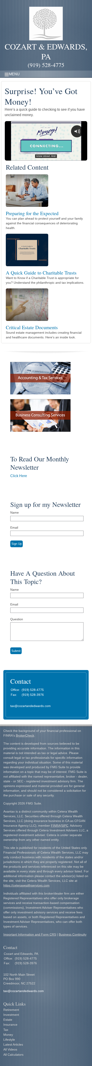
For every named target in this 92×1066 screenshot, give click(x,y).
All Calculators (13, 1054)
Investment (11, 1014)
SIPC (64, 825)
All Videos (10, 1049)
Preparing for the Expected (32, 213)
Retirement (11, 1010)
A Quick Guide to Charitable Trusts (41, 272)
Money (8, 1034)
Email (14, 527)
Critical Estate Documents (32, 327)
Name (14, 512)
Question (16, 619)
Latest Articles (13, 1044)
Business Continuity (72, 934)
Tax (5, 1029)
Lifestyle (9, 1039)
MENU (14, 74)
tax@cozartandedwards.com (30, 706)
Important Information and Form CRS (29, 934)
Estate (7, 1019)
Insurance (10, 1024)
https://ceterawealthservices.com (26, 885)
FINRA (55, 825)
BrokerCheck (25, 735)
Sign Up (16, 543)
